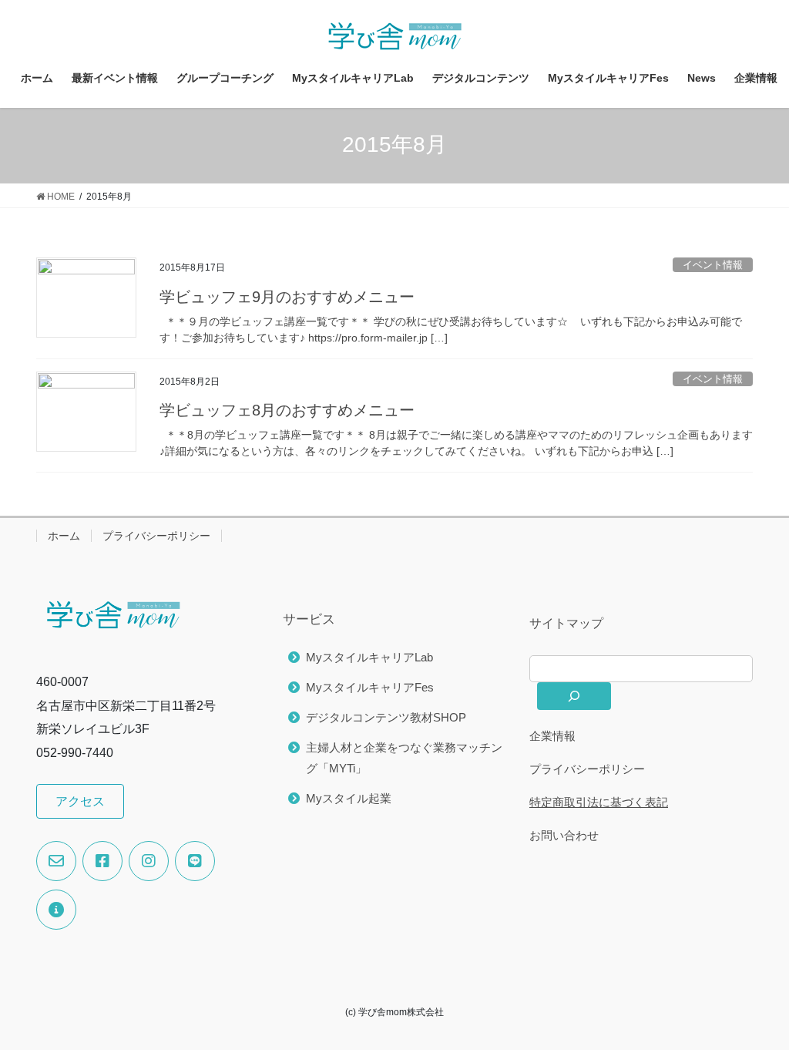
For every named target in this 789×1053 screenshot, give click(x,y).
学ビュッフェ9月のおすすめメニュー (287, 296)
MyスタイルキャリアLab (369, 657)
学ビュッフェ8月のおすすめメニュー (287, 410)
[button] (80, 801)
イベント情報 (713, 265)
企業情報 (552, 735)
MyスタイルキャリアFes (370, 687)
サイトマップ (566, 623)
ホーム (64, 536)
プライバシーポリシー (156, 536)
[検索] (574, 696)
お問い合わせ (564, 835)
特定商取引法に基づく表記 (598, 802)
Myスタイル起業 (348, 798)
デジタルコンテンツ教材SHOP (386, 717)
